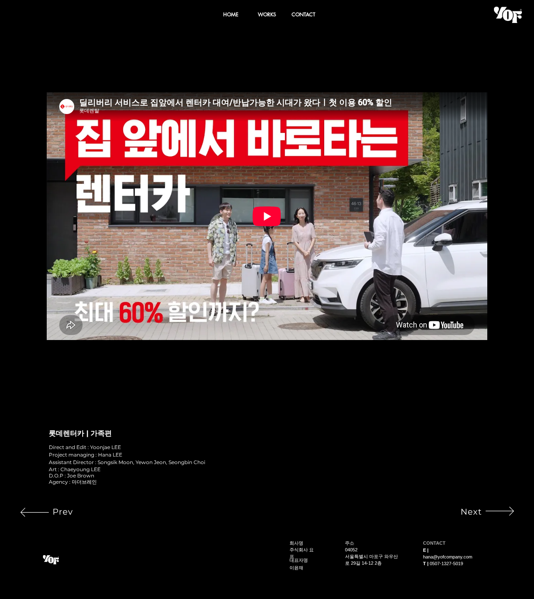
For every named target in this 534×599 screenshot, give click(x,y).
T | (426, 563)
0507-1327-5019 (446, 563)
